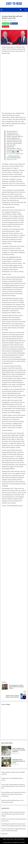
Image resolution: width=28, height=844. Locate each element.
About (8, 839)
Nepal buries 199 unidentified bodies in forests (18, 761)
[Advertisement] (14, 69)
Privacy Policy (21, 839)
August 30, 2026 (16, 764)
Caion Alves (5, 20)
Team (11, 839)
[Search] (25, 9)
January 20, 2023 (12, 159)
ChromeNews (15, 842)
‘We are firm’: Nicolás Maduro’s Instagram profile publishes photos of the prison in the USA (13, 786)
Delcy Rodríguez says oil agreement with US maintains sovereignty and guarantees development (13, 794)
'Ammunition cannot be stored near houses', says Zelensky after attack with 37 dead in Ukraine (13, 814)
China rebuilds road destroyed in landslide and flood (18, 750)
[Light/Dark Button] (21, 9)
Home (4, 839)
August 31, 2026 (16, 753)
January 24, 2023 (12, 20)
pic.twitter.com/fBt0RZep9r (15, 153)
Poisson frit (4, 834)
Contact (15, 839)
